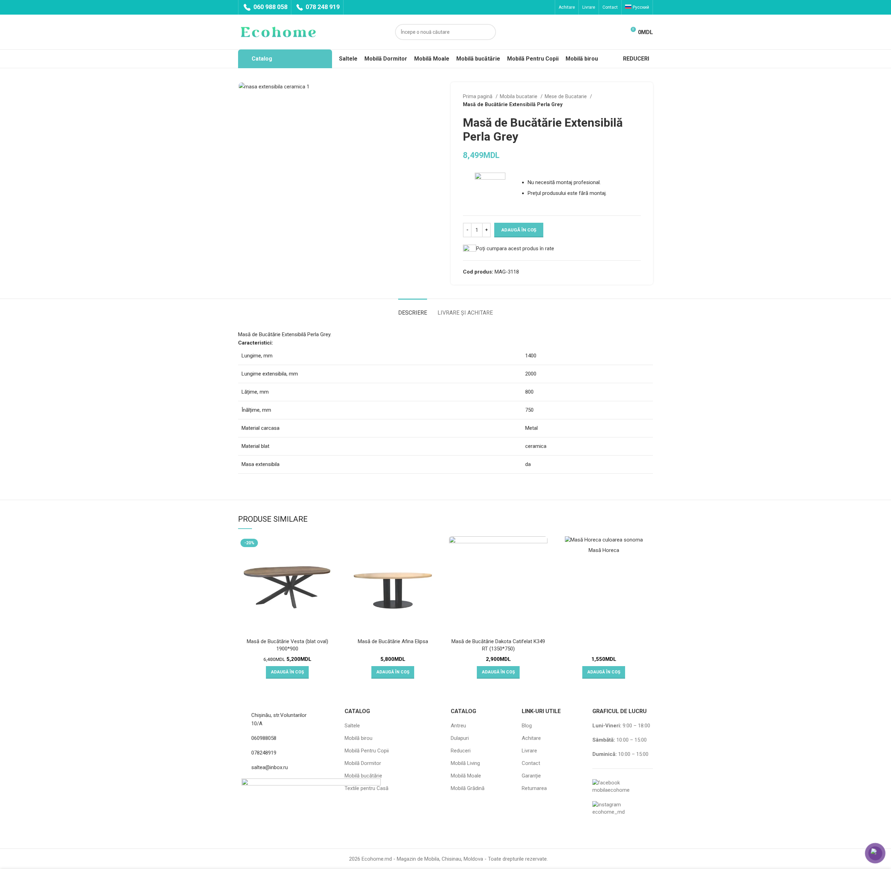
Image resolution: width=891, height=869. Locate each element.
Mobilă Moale (466, 776)
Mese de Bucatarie (566, 96)
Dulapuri (460, 738)
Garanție (531, 776)
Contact (531, 763)
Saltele (352, 725)
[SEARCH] (488, 32)
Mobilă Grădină (467, 788)
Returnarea (534, 788)
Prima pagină (478, 96)
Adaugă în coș (518, 229)
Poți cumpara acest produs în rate (515, 248)
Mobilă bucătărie (363, 776)
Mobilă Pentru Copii (367, 751)
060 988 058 (269, 6)
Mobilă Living (465, 763)
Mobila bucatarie (519, 96)
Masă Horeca (604, 550)
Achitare (531, 738)
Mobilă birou (358, 738)
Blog (527, 725)
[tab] (412, 309)
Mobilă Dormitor (363, 763)
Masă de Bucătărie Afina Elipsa (393, 641)
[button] (287, 672)
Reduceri (461, 751)
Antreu (458, 725)
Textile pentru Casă (366, 788)
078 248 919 (322, 6)
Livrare (529, 751)
